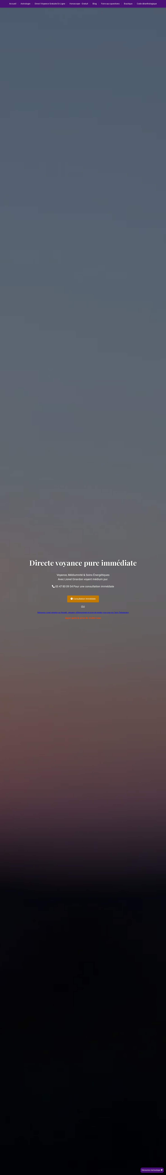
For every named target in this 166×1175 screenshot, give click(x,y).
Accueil (12, 4)
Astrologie (25, 4)
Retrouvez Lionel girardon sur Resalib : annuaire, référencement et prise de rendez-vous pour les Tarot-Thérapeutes (83, 612)
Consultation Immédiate (84, 598)
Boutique (128, 4)
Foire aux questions (110, 4)
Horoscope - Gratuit (79, 4)
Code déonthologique (147, 4)
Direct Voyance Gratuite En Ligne (50, 4)
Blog (95, 4)
